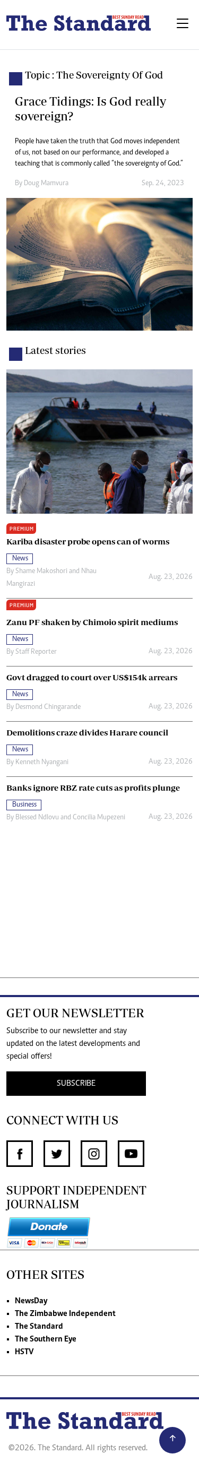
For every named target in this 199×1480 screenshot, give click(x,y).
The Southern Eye (45, 1339)
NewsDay (31, 1301)
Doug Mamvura (46, 183)
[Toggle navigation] (182, 25)
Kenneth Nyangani (41, 762)
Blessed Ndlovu (37, 817)
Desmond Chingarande (48, 707)
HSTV (24, 1352)
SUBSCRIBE (76, 1083)
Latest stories (55, 350)
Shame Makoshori (41, 571)
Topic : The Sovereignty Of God (94, 75)
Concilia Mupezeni (99, 817)
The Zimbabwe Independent (65, 1314)
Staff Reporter (36, 652)
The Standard (39, 1326)
